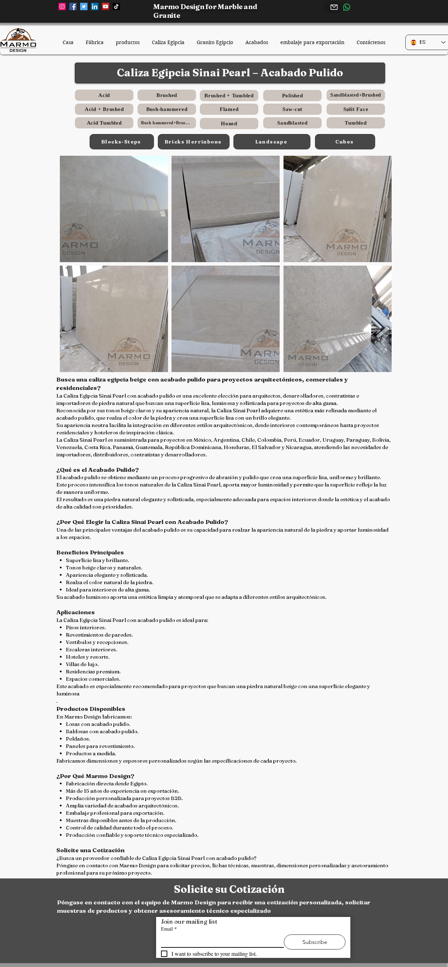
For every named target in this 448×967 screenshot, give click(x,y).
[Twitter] (84, 6)
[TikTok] (116, 6)
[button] (114, 209)
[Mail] (334, 7)
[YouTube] (105, 6)
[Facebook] (73, 6)
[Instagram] (62, 6)
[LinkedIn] (94, 6)
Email (169, 929)
